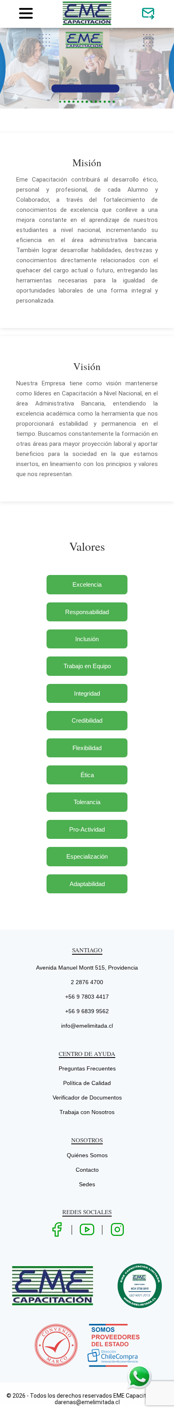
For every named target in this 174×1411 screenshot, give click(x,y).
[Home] (87, 24)
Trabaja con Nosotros (87, 1112)
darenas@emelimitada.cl (87, 1402)
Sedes (87, 1184)
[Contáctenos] (148, 14)
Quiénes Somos (87, 1155)
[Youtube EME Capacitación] (87, 1230)
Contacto (87, 1169)
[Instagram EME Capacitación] (117, 1230)
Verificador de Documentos (87, 1097)
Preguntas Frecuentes (87, 1068)
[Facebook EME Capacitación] (57, 1230)
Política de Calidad (87, 1083)
